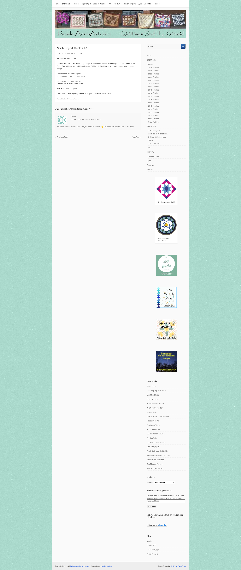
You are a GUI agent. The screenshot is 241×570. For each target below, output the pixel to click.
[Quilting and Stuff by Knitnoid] (120, 37)
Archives (150, 482)
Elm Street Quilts (153, 395)
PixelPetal (173, 566)
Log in (149, 541)
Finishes (76, 4)
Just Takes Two (154, 143)
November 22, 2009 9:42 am (66, 53)
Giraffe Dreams (152, 399)
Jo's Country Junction (155, 408)
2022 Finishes (153, 77)
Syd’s (140, 4)
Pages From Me (153, 421)
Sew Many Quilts (153, 446)
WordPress (182, 566)
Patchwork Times (104, 93)
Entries (151, 545)
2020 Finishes (153, 83)
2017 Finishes (153, 93)
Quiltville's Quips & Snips (156, 442)
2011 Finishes (153, 112)
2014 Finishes (153, 102)
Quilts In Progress (99, 4)
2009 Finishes (153, 118)
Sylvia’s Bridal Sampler (157, 137)
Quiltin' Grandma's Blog (156, 433)
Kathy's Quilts (152, 412)
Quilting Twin (152, 438)
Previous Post (61, 137)
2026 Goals (66, 4)
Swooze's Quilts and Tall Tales (158, 455)
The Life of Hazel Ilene (155, 459)
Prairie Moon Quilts (154, 429)
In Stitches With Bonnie (155, 403)
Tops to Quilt (86, 4)
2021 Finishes (153, 80)
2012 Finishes (153, 109)
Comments (153, 549)
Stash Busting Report (71, 99)
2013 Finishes (153, 106)
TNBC (150, 140)
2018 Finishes (153, 90)
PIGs (110, 4)
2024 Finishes (153, 70)
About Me (148, 4)
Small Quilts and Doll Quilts (157, 451)
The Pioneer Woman (154, 464)
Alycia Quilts (151, 386)
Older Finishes (153, 122)
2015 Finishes (153, 99)
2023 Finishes (153, 74)
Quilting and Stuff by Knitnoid (79, 566)
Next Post (136, 137)
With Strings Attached (155, 468)
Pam (80, 53)
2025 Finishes (153, 67)
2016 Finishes (153, 96)
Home (57, 4)
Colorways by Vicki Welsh (156, 390)
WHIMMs (118, 4)
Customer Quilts (130, 4)
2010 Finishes (153, 115)
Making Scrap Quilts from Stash (159, 416)
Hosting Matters (106, 566)
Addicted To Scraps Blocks (158, 133)
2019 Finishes (153, 86)
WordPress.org (152, 554)
